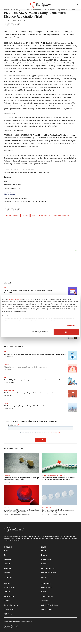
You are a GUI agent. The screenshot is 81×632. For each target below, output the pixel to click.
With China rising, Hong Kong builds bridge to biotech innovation (24, 406)
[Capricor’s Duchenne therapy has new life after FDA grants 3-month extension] (72, 291)
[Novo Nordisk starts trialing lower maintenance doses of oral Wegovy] (59, 495)
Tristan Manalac (8, 356)
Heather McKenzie (9, 292)
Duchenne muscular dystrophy (53, 475)
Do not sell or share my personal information (40, 332)
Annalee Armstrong (9, 408)
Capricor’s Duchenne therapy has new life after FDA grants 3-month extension (28, 290)
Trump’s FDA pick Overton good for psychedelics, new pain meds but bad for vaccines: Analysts (34, 380)
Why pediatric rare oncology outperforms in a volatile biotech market (25, 367)
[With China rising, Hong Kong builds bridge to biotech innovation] (72, 407)
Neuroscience (44, 215)
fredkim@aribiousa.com (12, 184)
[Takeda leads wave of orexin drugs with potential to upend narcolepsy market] (72, 394)
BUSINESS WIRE (32, 43)
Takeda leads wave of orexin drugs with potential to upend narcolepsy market (28, 393)
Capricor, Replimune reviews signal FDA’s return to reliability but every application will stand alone (35, 354)
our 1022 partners (14, 299)
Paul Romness (8, 369)
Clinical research (12, 215)
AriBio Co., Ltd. (46, 43)
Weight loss (46, 507)
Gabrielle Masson (26, 514)
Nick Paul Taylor (8, 395)
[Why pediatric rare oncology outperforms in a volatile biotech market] (72, 368)
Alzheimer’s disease (61, 215)
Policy (6, 507)
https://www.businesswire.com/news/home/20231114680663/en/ (26, 172)
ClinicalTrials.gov (32, 146)
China (6, 403)
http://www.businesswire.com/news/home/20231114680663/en (26, 201)
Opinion (6, 364)
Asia (33, 215)
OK (66, 332)
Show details (70, 325)
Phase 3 (25, 215)
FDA (5, 288)
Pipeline (7, 475)
